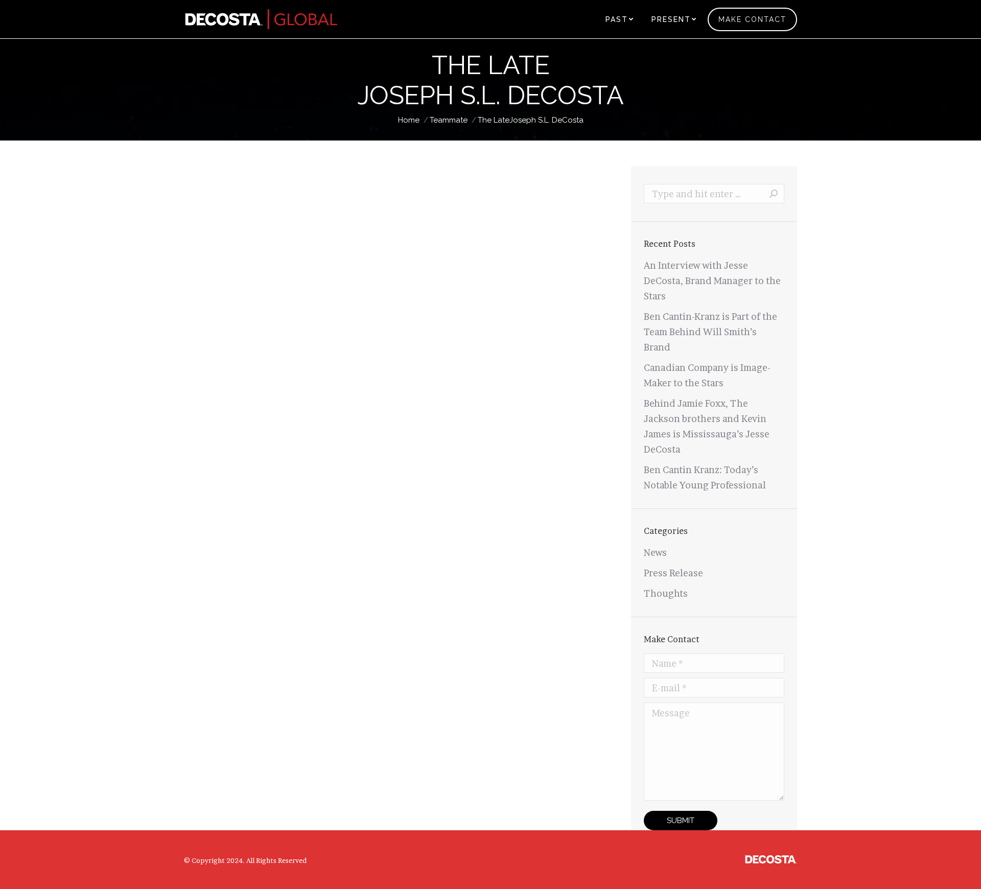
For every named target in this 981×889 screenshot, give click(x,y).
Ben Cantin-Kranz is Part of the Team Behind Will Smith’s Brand (710, 332)
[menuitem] (619, 19)
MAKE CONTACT (752, 19)
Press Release (673, 573)
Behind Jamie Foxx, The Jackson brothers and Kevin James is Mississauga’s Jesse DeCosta (706, 426)
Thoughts (666, 593)
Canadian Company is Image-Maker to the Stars (707, 375)
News (655, 552)
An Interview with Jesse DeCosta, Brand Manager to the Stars (712, 280)
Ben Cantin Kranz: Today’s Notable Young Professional (705, 477)
